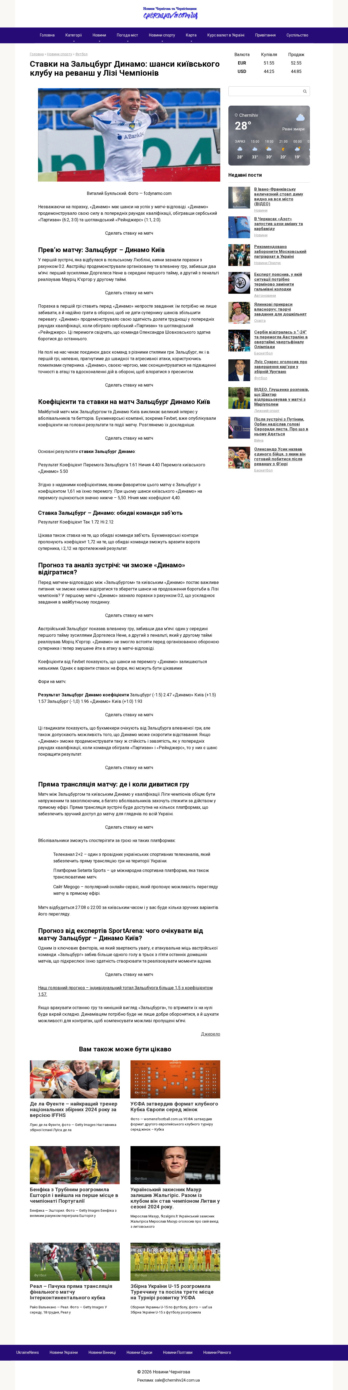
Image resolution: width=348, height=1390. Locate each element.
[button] (238, 149)
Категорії (74, 35)
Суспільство (297, 35)
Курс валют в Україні (225, 35)
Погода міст (127, 35)
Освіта (260, 320)
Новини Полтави (177, 1352)
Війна (258, 440)
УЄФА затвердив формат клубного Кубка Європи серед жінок (174, 1107)
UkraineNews (27, 1352)
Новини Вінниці (102, 1352)
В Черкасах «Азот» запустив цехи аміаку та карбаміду (278, 223)
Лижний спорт (266, 410)
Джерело (210, 1034)
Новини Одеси (139, 1352)
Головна (47, 35)
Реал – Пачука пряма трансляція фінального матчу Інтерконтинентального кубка (71, 1292)
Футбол (260, 378)
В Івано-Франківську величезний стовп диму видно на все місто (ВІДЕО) (278, 196)
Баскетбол (263, 353)
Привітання (265, 35)
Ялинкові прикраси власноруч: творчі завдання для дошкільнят (280, 309)
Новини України (64, 1352)
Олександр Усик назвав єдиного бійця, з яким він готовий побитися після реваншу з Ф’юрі (280, 456)
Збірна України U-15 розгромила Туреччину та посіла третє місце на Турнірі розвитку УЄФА (172, 1292)
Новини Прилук (267, 263)
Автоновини (265, 295)
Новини (99, 35)
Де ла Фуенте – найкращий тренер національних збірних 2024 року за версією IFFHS (73, 1109)
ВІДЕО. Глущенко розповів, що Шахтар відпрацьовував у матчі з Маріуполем (281, 397)
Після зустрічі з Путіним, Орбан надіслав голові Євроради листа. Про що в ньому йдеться (281, 426)
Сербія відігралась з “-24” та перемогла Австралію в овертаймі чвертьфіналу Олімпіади (281, 339)
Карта (191, 35)
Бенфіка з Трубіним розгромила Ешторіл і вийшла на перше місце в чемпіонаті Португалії (74, 1195)
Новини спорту (162, 35)
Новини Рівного (217, 1352)
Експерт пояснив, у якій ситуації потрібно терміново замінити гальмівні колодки (278, 282)
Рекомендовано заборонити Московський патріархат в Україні (280, 251)
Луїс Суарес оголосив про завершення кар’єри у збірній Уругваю (280, 366)
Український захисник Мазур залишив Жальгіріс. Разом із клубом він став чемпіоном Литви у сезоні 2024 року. (175, 1198)
